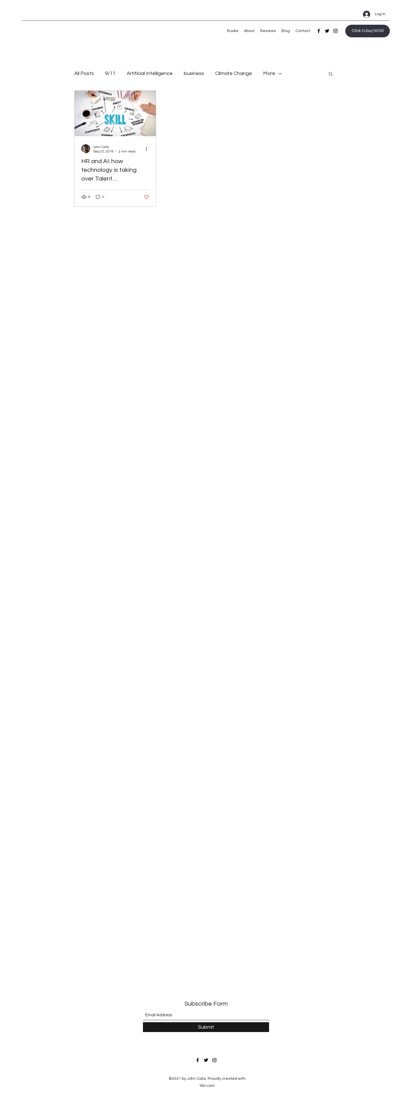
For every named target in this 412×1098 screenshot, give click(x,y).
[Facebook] (318, 31)
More (269, 73)
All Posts (84, 73)
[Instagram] (335, 31)
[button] (330, 74)
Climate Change (233, 73)
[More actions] (148, 148)
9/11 (110, 73)
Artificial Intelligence (150, 73)
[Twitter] (327, 31)
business (194, 73)
